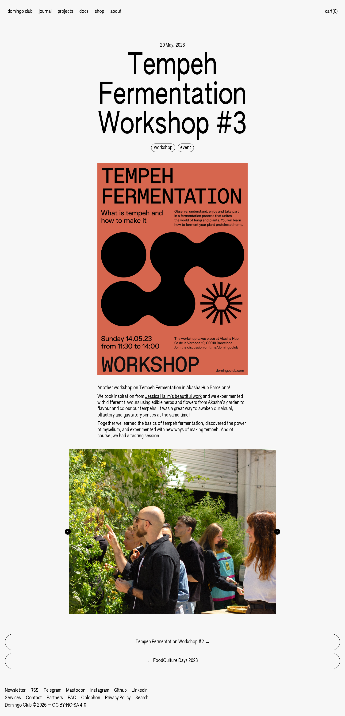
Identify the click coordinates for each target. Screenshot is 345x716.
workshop (163, 147)
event (185, 147)
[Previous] (68, 532)
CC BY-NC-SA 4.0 (69, 705)
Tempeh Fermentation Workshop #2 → (172, 642)
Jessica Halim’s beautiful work (173, 396)
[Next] (277, 532)
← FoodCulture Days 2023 (172, 660)
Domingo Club (18, 705)
